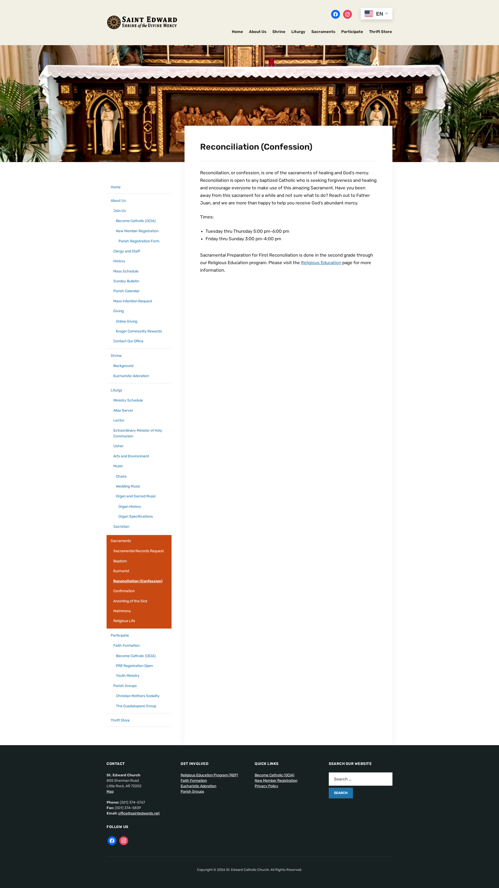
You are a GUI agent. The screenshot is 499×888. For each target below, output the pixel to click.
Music (118, 466)
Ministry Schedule (128, 400)
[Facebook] (335, 14)
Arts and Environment (131, 456)
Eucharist (121, 571)
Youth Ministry (128, 675)
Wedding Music (128, 486)
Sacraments (323, 31)
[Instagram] (347, 14)
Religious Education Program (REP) (209, 775)
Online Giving (126, 321)
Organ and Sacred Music (136, 496)
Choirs (121, 476)
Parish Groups (125, 686)
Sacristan (121, 526)
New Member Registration (137, 231)
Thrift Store (380, 31)
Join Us (119, 211)
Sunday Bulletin (126, 281)
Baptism (120, 561)
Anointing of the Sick (130, 601)
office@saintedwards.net (139, 813)
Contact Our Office (128, 341)
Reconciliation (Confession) (137, 581)
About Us (257, 31)
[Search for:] (360, 779)
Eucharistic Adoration (131, 376)
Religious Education (321, 262)
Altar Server (123, 410)
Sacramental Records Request (138, 551)
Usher (118, 446)
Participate (352, 31)
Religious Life (124, 621)
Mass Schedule (126, 271)
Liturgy (298, 31)
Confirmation (124, 591)
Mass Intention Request (132, 301)
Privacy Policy (266, 786)
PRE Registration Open (134, 666)
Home (237, 31)
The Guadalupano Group (136, 706)
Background (123, 366)
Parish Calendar (126, 291)
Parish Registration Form (139, 241)
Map (110, 791)
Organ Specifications (136, 516)
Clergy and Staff (126, 251)
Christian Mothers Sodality (138, 696)
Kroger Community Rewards (139, 331)
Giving (118, 311)
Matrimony (122, 611)
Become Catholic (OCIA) (136, 221)
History (119, 261)
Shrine (278, 31)
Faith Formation (126, 645)
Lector (118, 420)
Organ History (130, 506)
